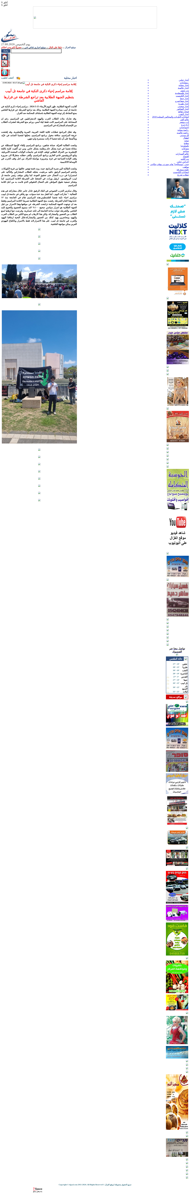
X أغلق (4, 2)
